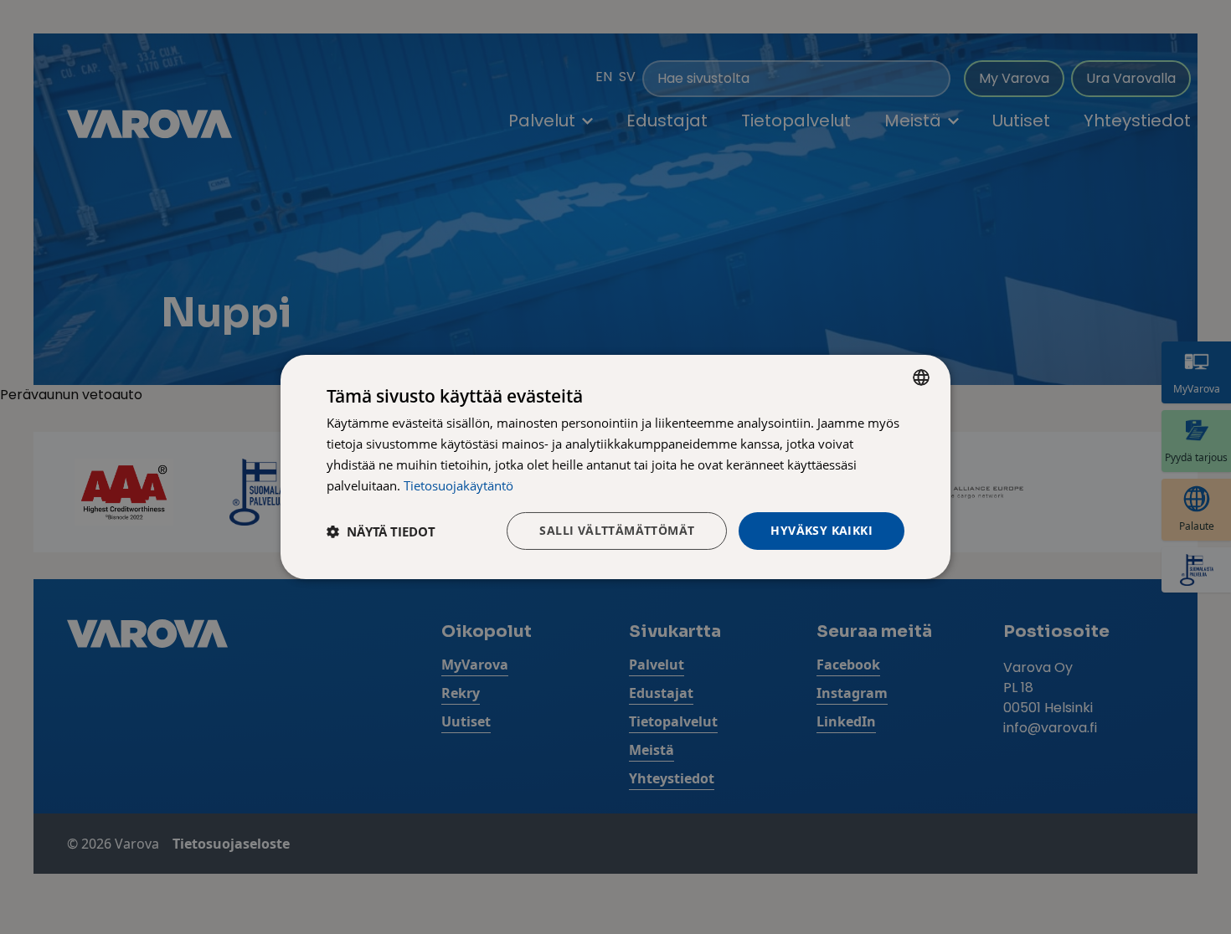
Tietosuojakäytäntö (458, 485)
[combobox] (921, 377)
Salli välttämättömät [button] (616, 530)
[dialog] (615, 467)
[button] (381, 531)
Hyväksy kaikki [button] (821, 530)
